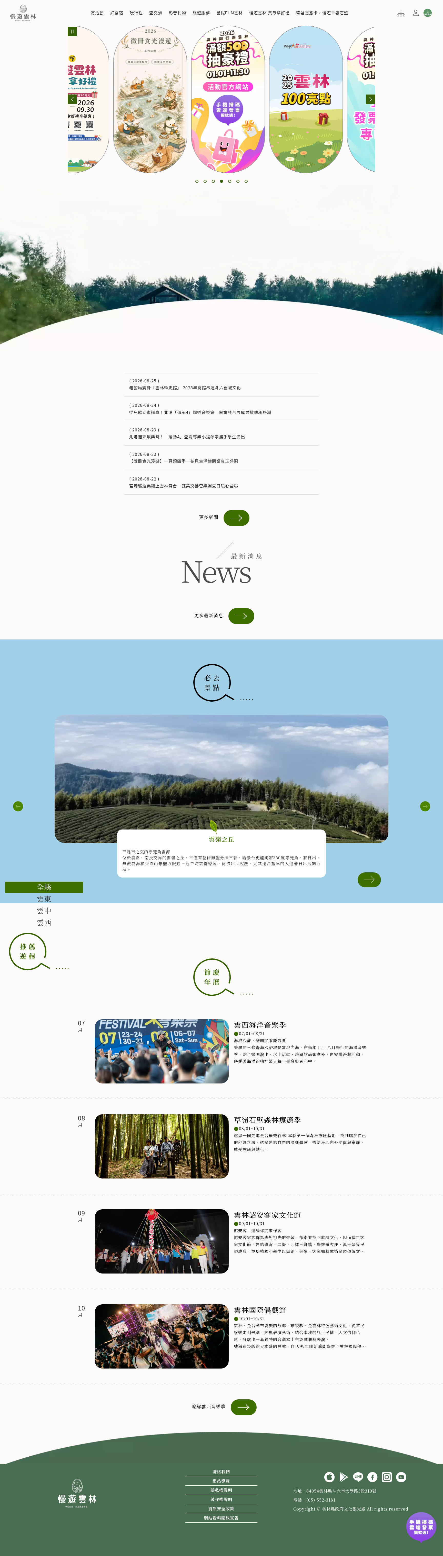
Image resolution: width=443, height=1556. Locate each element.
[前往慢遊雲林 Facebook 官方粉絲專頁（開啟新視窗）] (372, 1476)
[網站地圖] (401, 13)
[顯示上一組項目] (72, 99)
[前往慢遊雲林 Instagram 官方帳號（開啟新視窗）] (387, 1476)
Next (425, 806)
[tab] (44, 887)
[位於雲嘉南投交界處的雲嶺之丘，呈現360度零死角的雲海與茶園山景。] (221, 779)
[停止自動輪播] (72, 31)
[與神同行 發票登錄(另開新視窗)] (421, 1527)
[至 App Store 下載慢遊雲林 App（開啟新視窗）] (329, 1476)
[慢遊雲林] (23, 12)
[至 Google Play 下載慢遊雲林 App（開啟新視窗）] (344, 1476)
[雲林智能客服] (427, 13)
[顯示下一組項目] (370, 99)
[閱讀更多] (369, 879)
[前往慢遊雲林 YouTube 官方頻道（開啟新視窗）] (401, 1476)
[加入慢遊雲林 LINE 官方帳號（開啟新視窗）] (358, 1476)
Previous (18, 806)
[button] (97, 12)
